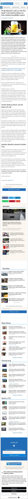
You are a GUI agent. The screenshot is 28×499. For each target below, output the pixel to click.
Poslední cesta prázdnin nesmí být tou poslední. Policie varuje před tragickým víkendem (12, 224)
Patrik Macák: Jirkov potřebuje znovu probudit (17, 337)
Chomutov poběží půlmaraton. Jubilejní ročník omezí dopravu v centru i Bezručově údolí (17, 233)
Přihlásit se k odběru (14, 311)
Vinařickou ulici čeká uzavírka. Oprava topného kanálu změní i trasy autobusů (17, 245)
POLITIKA (23, 7)
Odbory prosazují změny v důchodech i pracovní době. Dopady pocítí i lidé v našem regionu (17, 417)
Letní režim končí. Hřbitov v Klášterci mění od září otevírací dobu (17, 239)
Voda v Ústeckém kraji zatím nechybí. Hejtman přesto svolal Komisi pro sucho (17, 375)
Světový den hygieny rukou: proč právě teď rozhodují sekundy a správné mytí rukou (17, 407)
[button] (1, 7)
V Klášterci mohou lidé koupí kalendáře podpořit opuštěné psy (16, 279)
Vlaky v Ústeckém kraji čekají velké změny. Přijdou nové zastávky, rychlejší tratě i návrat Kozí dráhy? (17, 365)
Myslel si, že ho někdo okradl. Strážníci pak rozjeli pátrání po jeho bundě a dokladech (17, 286)
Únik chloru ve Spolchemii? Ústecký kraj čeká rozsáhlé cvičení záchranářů (17, 293)
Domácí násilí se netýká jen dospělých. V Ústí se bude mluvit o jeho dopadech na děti (17, 251)
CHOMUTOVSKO (15, 7)
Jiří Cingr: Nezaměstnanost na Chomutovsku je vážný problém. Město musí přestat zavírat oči (17, 327)
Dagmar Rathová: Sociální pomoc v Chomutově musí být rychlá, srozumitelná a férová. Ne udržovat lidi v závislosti (17, 353)
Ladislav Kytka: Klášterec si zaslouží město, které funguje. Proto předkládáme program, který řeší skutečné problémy (17, 342)
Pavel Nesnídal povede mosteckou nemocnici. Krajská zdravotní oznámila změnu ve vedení (17, 386)
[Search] (25, 4)
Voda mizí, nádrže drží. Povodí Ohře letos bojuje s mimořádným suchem (17, 370)
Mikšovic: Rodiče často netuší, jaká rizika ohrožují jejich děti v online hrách (17, 332)
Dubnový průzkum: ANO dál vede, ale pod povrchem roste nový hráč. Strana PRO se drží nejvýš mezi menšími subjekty (17, 412)
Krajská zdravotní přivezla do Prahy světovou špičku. (16, 402)
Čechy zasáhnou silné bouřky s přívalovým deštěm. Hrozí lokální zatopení (17, 429)
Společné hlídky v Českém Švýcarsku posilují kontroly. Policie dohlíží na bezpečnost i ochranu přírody (17, 391)
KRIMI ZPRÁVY (7, 7)
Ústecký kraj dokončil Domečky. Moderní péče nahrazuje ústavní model (17, 380)
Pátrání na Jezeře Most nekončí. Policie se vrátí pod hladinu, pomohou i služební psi (16, 272)
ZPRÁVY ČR (10, 180)
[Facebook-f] (14, 446)
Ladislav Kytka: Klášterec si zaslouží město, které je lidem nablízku (17, 348)
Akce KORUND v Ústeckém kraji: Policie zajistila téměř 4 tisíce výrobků (16, 299)
